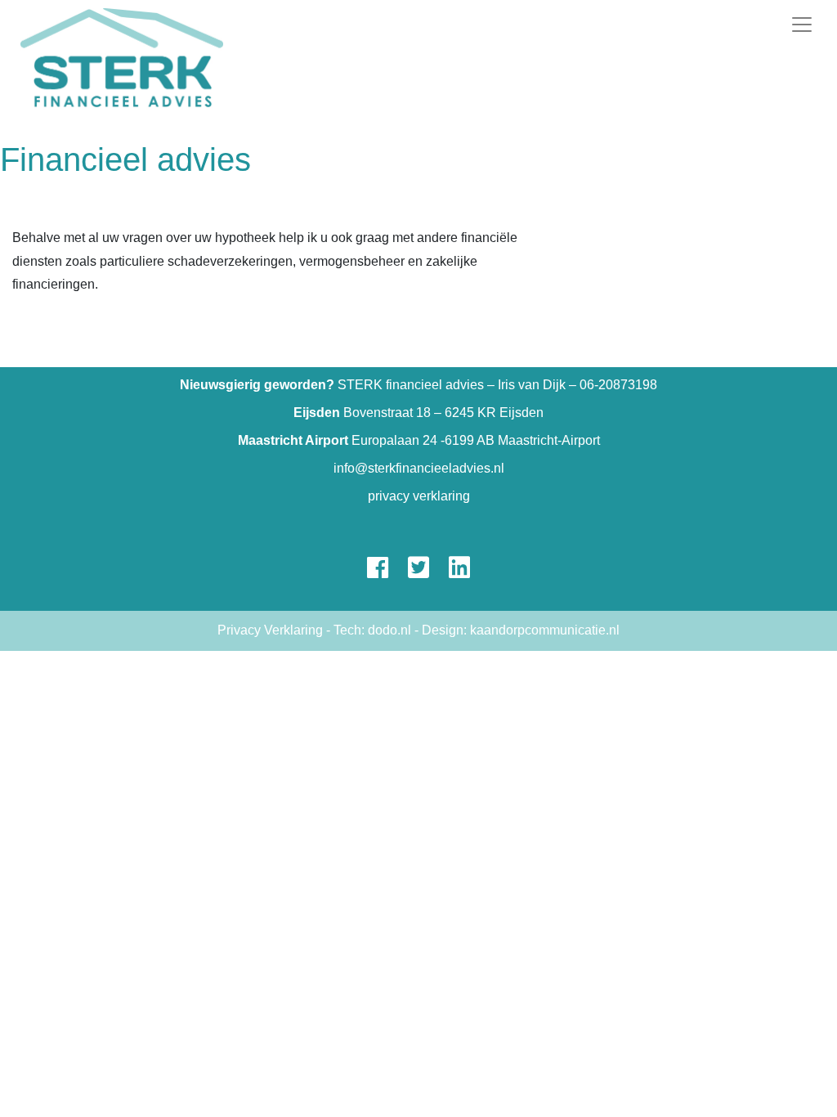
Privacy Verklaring (270, 630)
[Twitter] (418, 572)
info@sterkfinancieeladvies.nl (418, 468)
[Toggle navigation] (802, 24)
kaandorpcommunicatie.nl (545, 630)
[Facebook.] (377, 572)
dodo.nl (389, 630)
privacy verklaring (419, 496)
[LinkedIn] (459, 572)
